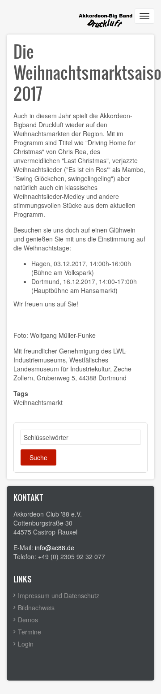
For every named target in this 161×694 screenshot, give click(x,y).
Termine (29, 631)
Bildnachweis (36, 607)
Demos (28, 619)
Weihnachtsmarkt (38, 402)
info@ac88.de (54, 547)
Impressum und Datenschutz (58, 595)
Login (26, 643)
